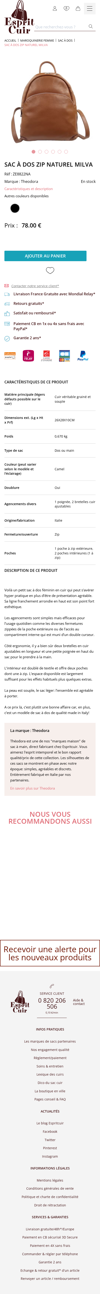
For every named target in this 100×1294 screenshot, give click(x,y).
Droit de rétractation (50, 1205)
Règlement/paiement (50, 1058)
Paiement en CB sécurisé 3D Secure (50, 1237)
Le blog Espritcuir (50, 1123)
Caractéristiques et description (28, 189)
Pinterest (50, 1148)
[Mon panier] (78, 8)
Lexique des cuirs (50, 1074)
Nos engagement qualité (50, 1049)
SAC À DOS (65, 40)
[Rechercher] (90, 27)
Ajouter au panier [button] (45, 256)
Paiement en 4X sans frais (50, 1245)
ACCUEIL (10, 40)
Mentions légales (50, 1180)
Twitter (50, 1139)
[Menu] (90, 8)
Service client (52, 993)
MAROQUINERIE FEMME (37, 40)
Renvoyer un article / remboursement (50, 1278)
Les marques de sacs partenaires (50, 1041)
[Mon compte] (55, 8)
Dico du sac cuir (50, 1082)
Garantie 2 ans (50, 1262)
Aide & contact (79, 1001)
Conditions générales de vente (50, 1188)
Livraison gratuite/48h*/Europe (50, 1229)
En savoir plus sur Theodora (32, 788)
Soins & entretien (50, 1066)
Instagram (50, 1156)
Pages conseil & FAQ (50, 1099)
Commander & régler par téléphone (50, 1253)
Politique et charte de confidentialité (50, 1197)
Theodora (29, 181)
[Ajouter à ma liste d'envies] (50, 270)
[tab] (33, 152)
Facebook (50, 1131)
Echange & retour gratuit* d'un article (50, 1270)
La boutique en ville (50, 1091)
